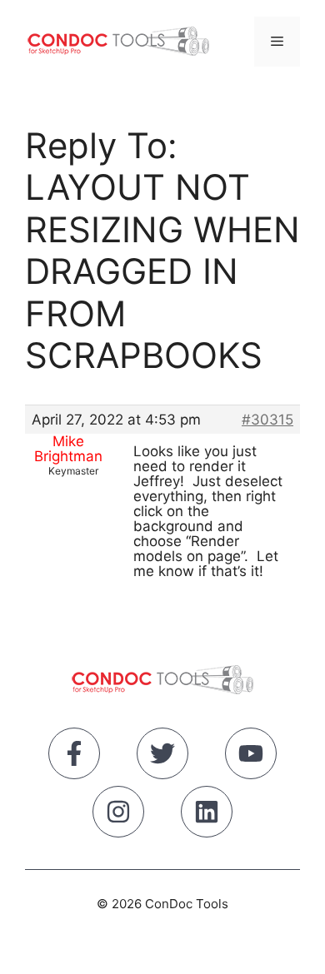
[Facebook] (74, 757)
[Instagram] (118, 815)
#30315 (267, 419)
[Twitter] (162, 757)
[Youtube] (251, 757)
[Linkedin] (206, 815)
